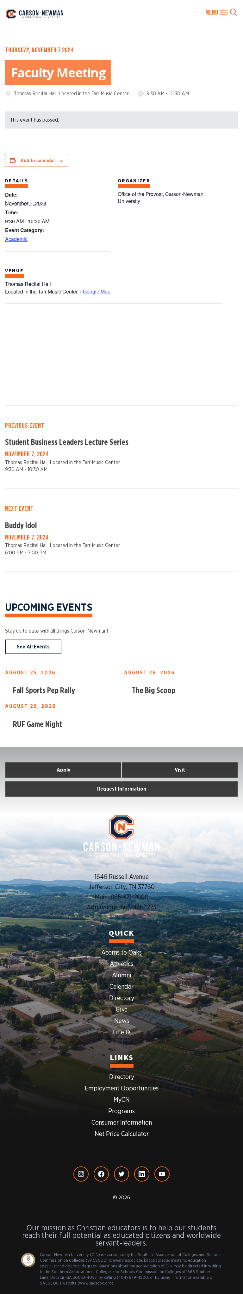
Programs (121, 1111)
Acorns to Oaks (121, 953)
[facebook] (101, 1174)
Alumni (121, 975)
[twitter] (121, 1174)
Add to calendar (38, 160)
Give (122, 1010)
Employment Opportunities (122, 1088)
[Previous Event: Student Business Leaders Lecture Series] (121, 447)
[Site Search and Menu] (221, 12)
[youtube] (162, 1174)
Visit (180, 770)
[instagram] (81, 1174)
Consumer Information (121, 1123)
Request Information (121, 789)
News (121, 1021)
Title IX (121, 1032)
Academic (16, 239)
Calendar (121, 987)
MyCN (122, 1100)
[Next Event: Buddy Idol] (121, 530)
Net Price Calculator (122, 1134)
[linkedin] (141, 1174)
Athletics (121, 964)
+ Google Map (94, 291)
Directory (121, 998)
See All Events (33, 646)
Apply (63, 770)
